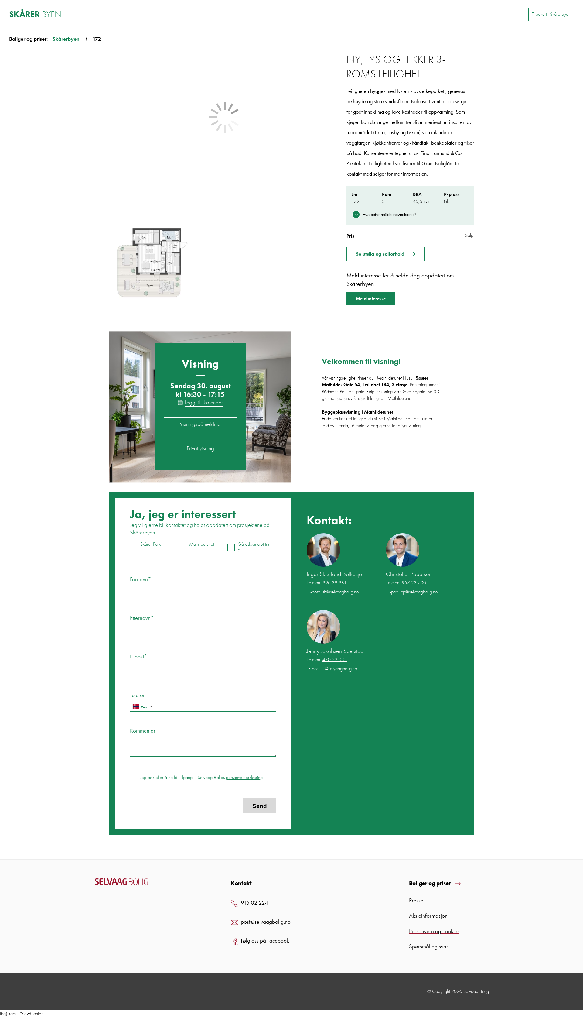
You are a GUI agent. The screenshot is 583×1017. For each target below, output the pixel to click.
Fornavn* (140, 579)
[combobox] (142, 706)
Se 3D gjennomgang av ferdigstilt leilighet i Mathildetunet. (380, 394)
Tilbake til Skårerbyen (551, 14)
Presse (416, 900)
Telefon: (327, 583)
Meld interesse (371, 298)
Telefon (138, 695)
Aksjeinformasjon (428, 915)
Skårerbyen (66, 38)
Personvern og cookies (434, 931)
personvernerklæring (244, 777)
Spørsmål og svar (428, 946)
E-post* (138, 656)
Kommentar (142, 730)
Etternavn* (142, 618)
